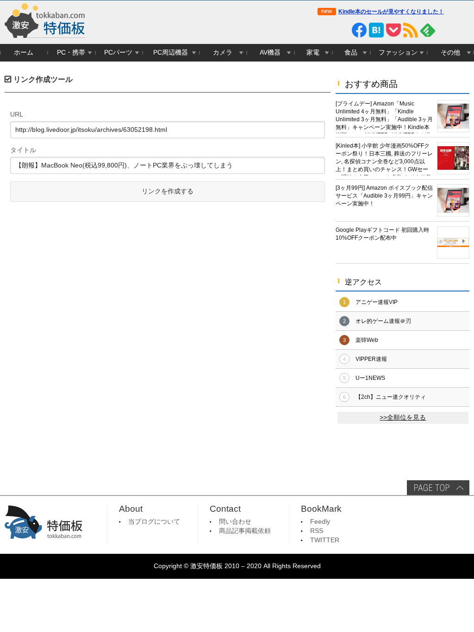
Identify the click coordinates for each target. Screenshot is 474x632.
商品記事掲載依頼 (245, 530)
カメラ (222, 52)
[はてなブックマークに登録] (376, 30)
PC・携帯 (71, 52)
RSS (316, 530)
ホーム (23, 52)
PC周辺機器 (170, 52)
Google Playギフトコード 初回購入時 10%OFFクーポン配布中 (382, 234)
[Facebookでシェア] (359, 30)
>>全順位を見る (403, 417)
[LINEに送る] (342, 30)
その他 (450, 52)
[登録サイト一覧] (444, 30)
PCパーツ (118, 52)
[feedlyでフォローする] (427, 30)
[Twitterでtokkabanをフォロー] (325, 30)
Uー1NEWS (370, 378)
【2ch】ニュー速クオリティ (391, 397)
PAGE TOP (438, 487)
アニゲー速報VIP (377, 302)
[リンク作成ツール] (462, 30)
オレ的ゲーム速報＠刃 (383, 321)
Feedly (320, 521)
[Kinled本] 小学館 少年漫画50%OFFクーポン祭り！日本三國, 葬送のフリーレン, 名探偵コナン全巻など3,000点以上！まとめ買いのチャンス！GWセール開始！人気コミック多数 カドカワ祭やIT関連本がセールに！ (384, 159)
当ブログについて (154, 521)
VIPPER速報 (371, 359)
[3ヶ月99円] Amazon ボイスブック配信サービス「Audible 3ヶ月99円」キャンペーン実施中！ (384, 196)
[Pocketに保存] (393, 30)
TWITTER (324, 540)
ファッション (398, 52)
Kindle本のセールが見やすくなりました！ (391, 11)
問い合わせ (235, 521)
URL (16, 114)
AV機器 (270, 52)
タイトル (23, 150)
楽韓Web (367, 340)
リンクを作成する (167, 191)
